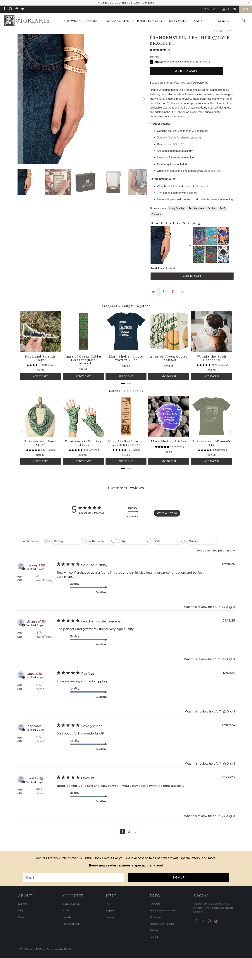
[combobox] (231, 21)
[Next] (144, 99)
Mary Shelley (176, 208)
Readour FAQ (212, 170)
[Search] (243, 21)
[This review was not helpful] (230, 607)
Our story (23, 904)
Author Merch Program (162, 924)
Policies (154, 930)
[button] (72, 21)
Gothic (211, 208)
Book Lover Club (71, 924)
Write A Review (167, 513)
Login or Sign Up (71, 904)
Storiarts (30, 949)
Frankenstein (196, 208)
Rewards (66, 917)
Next (229, 31)
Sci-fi (222, 208)
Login (231, 9)
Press (21, 917)
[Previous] (20, 99)
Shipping (110, 910)
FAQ (108, 904)
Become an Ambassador (163, 910)
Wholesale (155, 917)
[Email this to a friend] (183, 292)
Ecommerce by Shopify (59, 949)
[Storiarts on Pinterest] (16, 9)
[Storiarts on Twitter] (22, 9)
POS (38, 949)
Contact (154, 937)
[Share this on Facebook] (163, 292)
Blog (20, 910)
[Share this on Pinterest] (173, 292)
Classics (156, 214)
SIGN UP (178, 877)
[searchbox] (30, 541)
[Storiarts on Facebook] (4, 9)
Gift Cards (155, 904)
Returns (110, 917)
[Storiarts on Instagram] (10, 9)
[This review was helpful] (223, 607)
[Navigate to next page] (136, 831)
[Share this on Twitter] (154, 292)
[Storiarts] (27, 21)
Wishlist (66, 910)
